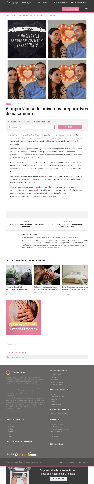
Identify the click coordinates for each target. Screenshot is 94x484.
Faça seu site (55, 394)
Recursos (54, 399)
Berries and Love (29, 104)
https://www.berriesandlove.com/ (47, 247)
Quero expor (12, 431)
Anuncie (71, 462)
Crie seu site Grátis (70, 9)
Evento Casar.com (59, 3)
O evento (11, 426)
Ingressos (11, 434)
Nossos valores (56, 375)
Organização (55, 426)
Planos (53, 402)
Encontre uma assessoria (16, 446)
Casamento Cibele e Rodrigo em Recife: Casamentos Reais (67, 224)
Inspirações (27, 3)
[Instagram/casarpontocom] (49, 448)
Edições (10, 429)
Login (86, 8)
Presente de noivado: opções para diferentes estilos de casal (17, 289)
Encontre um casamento (59, 414)
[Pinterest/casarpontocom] (50, 448)
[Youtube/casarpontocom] (51, 448)
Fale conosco (55, 380)
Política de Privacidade (58, 382)
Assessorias (42, 3)
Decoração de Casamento (59, 429)
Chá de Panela (55, 434)
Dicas (13, 15)
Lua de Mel (54, 436)
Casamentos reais (57, 424)
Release (61, 462)
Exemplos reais (56, 404)
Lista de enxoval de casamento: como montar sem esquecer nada (75, 289)
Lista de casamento (57, 397)
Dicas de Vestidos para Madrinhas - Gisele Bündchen (26, 224)
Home (10, 424)
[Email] (21, 251)
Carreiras (54, 377)
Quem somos (83, 462)
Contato (10, 436)
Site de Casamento (78, 3)
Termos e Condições (57, 385)
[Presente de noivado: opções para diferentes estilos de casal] (19, 275)
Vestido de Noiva (56, 431)
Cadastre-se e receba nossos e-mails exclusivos (29, 122)
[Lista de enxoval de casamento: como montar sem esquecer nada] (75, 275)
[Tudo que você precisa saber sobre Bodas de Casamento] (47, 275)
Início (8, 15)
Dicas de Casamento (57, 439)
